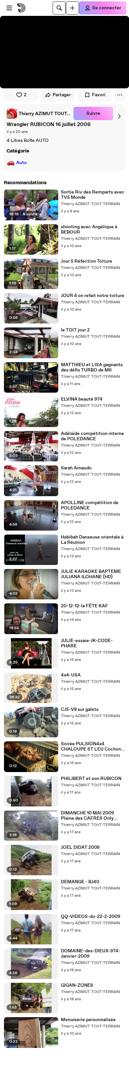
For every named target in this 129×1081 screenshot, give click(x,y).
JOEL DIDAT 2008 (80, 847)
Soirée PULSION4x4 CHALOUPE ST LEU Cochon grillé (91, 746)
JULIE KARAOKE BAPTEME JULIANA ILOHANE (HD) (91, 574)
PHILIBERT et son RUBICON (91, 778)
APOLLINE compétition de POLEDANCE (89, 505)
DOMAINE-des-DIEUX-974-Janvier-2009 (90, 953)
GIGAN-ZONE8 (77, 985)
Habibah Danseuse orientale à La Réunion (92, 540)
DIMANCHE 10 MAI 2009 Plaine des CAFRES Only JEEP (87, 815)
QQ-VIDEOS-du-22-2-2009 (90, 916)
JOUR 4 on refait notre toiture (92, 295)
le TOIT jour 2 (75, 330)
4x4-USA (71, 675)
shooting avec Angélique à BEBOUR (89, 229)
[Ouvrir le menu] (9, 8)
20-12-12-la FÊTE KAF (84, 606)
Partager (62, 95)
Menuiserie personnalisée (88, 1019)
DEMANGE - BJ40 (80, 882)
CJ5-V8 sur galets (80, 709)
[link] (39, 113)
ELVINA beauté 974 (82, 399)
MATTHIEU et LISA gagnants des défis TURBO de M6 (92, 367)
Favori (99, 95)
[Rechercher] (59, 8)
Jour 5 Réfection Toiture (86, 261)
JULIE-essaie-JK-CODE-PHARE (87, 643)
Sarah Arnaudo (76, 468)
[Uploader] (72, 8)
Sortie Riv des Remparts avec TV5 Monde (92, 195)
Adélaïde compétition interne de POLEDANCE (92, 436)
